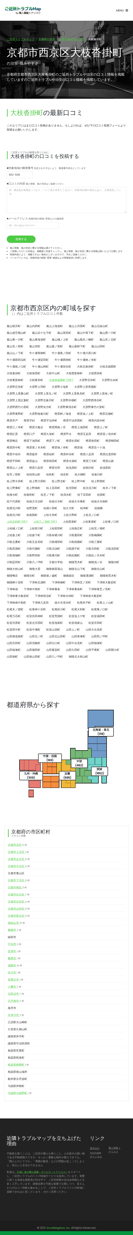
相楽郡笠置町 (16, 1051)
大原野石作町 (87, 380)
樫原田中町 (14, 447)
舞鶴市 (14, 930)
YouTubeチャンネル (96, 1154)
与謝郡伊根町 (16, 1086)
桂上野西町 (98, 481)
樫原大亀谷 (36, 427)
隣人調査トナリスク (115, 1150)
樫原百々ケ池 (96, 447)
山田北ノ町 (36, 636)
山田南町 (12, 657)
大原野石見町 (15, 387)
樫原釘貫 (12, 434)
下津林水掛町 (65, 596)
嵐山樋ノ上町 (60, 340)
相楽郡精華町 (18, 1065)
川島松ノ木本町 (95, 555)
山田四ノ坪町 (99, 636)
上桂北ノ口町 (91, 515)
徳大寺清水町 (63, 603)
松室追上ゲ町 (77, 616)
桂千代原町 (14, 501)
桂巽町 (101, 495)
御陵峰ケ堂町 (15, 582)
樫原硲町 (49, 454)
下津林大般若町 (106, 582)
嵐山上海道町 (54, 326)
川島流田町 (112, 549)
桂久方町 (68, 508)
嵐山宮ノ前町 (15, 346)
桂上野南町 (33, 488)
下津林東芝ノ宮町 (99, 589)
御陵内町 (113, 562)
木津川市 (16, 1015)
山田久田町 (73, 650)
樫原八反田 (87, 454)
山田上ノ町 (73, 630)
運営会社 (95, 1148)
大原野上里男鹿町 (85, 387)
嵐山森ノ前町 (54, 346)
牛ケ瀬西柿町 (63, 360)
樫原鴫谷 (12, 441)
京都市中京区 (19, 866)
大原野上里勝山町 (18, 394)
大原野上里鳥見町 (74, 394)
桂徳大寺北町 (34, 501)
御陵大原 (34, 569)
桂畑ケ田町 (50, 508)
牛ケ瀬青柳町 (37, 353)
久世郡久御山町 (17, 1029)
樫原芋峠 (29, 421)
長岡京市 (15, 980)
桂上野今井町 (15, 481)
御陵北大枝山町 (78, 657)
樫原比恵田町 (108, 454)
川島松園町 (73, 555)
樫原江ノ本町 (15, 427)
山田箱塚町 (14, 650)
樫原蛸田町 (112, 441)
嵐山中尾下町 (85, 333)
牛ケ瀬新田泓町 (16, 360)
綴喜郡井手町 (16, 1036)
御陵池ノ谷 (95, 562)
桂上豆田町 (53, 488)
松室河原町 (14, 623)
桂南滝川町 (14, 515)
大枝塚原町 (33, 373)
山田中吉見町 (74, 643)
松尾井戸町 (84, 603)
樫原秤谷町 (67, 454)
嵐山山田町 (98, 346)
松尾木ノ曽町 (15, 609)
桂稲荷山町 (33, 474)
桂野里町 (32, 508)
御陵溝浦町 (87, 576)
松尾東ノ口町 (99, 609)
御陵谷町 (29, 576)
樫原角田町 (93, 441)
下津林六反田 (40, 603)
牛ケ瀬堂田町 (40, 360)
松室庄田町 (95, 623)
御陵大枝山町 (15, 569)
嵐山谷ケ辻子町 (41, 333)
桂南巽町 (32, 515)
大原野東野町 (15, 414)
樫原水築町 (70, 461)
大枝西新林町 (74, 373)
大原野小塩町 (60, 387)
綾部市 (12, 937)
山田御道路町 (15, 636)
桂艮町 (64, 474)
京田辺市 (16, 994)
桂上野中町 (78, 481)
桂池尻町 (105, 468)
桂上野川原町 (37, 481)
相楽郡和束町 (16, 1058)
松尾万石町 (14, 616)
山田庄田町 (14, 643)
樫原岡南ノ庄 (57, 427)
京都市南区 (17, 887)
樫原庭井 (32, 454)
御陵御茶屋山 (54, 569)
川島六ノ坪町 (34, 562)
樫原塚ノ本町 (60, 447)
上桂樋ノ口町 (15, 528)
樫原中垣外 (14, 454)
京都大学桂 (56, 562)
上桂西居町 (70, 522)
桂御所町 (29, 495)
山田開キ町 (112, 650)
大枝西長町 (95, 373)
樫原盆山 (32, 461)
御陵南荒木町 (108, 576)
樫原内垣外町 (96, 421)
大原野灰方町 (43, 407)
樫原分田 (54, 468)
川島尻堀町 (14, 549)
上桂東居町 (89, 522)
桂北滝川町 (90, 488)
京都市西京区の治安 (71, 39)
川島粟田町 (76, 535)
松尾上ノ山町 (105, 603)
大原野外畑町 (68, 400)
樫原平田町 (14, 461)
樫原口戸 (29, 434)
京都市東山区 (16, 873)
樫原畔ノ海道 (63, 414)
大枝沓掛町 (14, 373)
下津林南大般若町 (91, 596)
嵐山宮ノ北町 (108, 340)
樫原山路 (108, 461)
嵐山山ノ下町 (15, 353)
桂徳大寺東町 (77, 501)
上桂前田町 (56, 528)
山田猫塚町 (95, 643)
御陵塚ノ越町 (49, 576)
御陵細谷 (68, 576)
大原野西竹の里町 (18, 407)
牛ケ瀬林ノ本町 (86, 360)
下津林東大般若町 (18, 596)
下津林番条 (53, 589)
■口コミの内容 (35, 184)
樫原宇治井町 (49, 421)
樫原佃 (78, 447)
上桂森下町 (33, 535)
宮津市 (14, 951)
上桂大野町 (70, 515)
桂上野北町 (59, 481)
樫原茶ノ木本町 (36, 447)
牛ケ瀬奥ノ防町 (61, 353)
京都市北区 (17, 845)
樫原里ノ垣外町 (107, 434)
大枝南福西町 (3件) (61, 380)
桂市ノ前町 (14, 474)
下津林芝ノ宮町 (81, 582)
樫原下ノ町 (53, 441)
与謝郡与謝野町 (20, 1093)
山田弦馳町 (33, 643)
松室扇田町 (98, 616)
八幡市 (14, 987)
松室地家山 (76, 623)
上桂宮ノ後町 (96, 528)
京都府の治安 (46, 39)
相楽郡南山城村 (17, 1072)
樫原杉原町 (73, 441)
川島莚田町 (14, 562)
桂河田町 (71, 488)
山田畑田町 (33, 650)
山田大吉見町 (94, 630)
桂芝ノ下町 (48, 495)
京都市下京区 (19, 880)
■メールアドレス (35, 219)
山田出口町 (53, 643)
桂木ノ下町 (110, 488)
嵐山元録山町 (99, 326)
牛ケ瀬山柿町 (40, 367)
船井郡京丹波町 (17, 1079)
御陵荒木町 (76, 562)
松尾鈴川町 (59, 609)
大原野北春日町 (44, 400)
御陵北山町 (98, 569)
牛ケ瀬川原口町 (86, 353)
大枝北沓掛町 (85, 367)
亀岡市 (14, 958)
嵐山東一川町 (15, 340)
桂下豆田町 (84, 495)
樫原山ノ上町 (15, 468)
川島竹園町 (33, 549)
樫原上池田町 (80, 427)
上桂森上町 (14, 535)
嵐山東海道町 (37, 340)
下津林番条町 (74, 589)
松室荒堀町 (56, 616)
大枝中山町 (53, 373)
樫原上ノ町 (101, 427)
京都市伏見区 (19, 902)
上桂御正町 (76, 528)
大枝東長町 (36, 380)
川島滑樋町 (14, 555)
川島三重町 (95, 542)
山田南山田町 (32, 657)
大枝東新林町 (15, 380)
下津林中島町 (32, 589)
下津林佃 (12, 589)
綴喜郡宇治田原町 (19, 1043)
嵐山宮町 (34, 346)
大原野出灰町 (110, 380)
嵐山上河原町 (77, 326)
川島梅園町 (95, 535)
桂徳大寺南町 (99, 501)
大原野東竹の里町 (94, 407)
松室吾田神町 (34, 616)
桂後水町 (12, 495)
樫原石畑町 (106, 414)
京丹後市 (16, 1001)
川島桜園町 (76, 542)
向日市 (14, 973)
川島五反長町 (34, 542)
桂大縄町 (80, 474)
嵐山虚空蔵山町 (16, 333)
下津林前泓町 (43, 596)
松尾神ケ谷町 (37, 609)
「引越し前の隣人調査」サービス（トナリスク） (41, 1172)
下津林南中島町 (16, 603)
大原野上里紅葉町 (18, 400)
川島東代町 (53, 555)
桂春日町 (97, 474)
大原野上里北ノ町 (46, 394)
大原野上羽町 (37, 387)
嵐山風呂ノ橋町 (84, 340)
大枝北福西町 (108, 367)
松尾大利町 (78, 609)
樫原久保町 (48, 434)
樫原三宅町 (90, 461)
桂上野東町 (14, 488)
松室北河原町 (34, 623)
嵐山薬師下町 (77, 346)
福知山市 (16, 923)
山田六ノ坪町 (54, 657)
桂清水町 (66, 495)
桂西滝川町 (14, 508)
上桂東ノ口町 (110, 522)
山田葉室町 (53, 650)
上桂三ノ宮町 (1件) (45, 522)
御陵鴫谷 (12, 576)
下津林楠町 (59, 582)
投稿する (21, 239)
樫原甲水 (66, 434)
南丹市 (12, 1008)
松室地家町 (56, 623)
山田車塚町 (78, 636)
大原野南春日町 (39, 414)
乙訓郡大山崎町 (17, 1022)
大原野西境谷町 (92, 400)
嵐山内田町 (33, 326)
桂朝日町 (88, 468)
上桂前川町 (36, 528)
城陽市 (15, 965)
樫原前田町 (50, 461)
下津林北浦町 (37, 582)
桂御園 (98, 508)
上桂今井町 (50, 515)
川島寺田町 (93, 549)
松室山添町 (53, 630)
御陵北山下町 (77, 569)
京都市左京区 (19, 859)
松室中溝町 (33, 630)
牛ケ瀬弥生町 (63, 367)
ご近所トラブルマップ (20, 39)
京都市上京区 (18, 852)
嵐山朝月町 (14, 326)
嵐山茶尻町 (64, 333)
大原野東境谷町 (67, 407)
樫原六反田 (36, 468)
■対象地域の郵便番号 (46, 168)
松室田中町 (14, 630)
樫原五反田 (84, 434)
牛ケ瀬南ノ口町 (16, 367)
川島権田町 (56, 542)
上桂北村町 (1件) (17, 522)
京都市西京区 (19, 916)
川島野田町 (33, 555)
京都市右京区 (19, 895)
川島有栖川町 (54, 535)
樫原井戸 (12, 421)
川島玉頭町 (53, 549)
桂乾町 (50, 474)
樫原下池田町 (32, 441)
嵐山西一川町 (108, 333)
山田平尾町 (93, 650)
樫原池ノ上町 (85, 414)
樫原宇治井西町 (73, 421)
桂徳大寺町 (56, 501)
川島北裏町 (14, 542)
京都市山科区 (19, 909)
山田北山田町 (57, 636)
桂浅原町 (71, 468)
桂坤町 (84, 508)
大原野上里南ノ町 (102, 394)
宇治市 (14, 944)
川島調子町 (73, 549)
